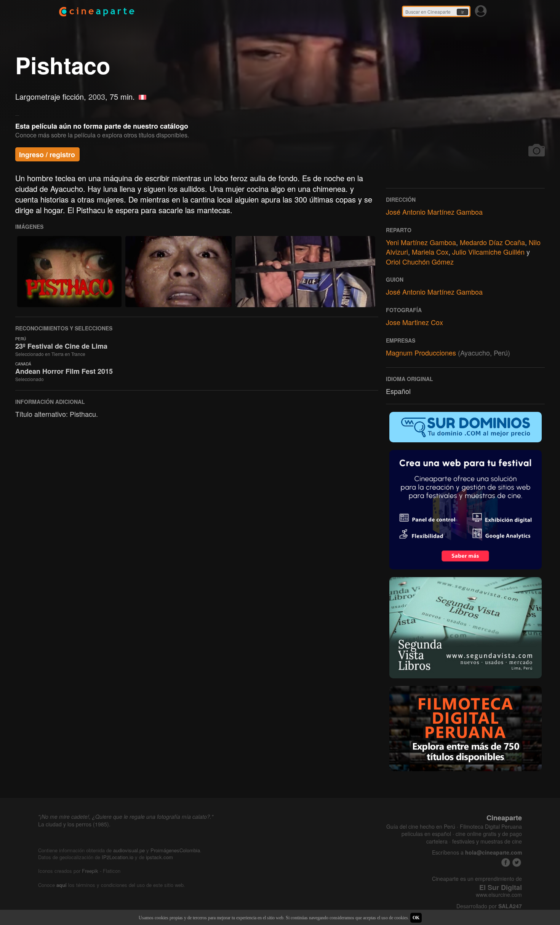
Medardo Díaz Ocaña (492, 242)
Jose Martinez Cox (414, 322)
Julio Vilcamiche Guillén (488, 252)
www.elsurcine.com (499, 894)
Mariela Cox (430, 252)
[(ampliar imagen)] (69, 271)
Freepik (90, 870)
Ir (462, 12)
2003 (96, 96)
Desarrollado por (489, 906)
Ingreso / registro (47, 154)
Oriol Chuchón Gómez (420, 261)
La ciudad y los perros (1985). (74, 824)
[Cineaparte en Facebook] (505, 862)
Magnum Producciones (421, 352)
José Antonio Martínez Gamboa (434, 212)
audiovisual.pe (129, 850)
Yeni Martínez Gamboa (421, 242)
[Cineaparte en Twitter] (517, 862)
